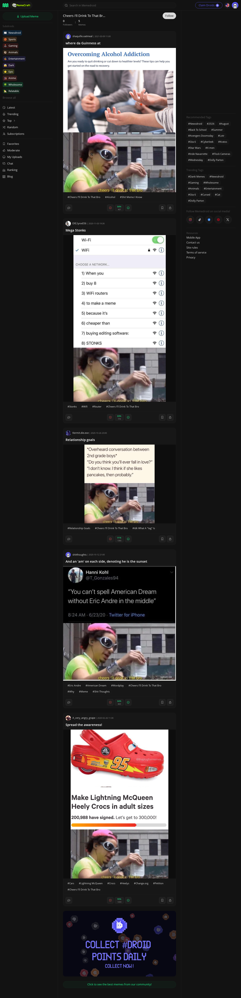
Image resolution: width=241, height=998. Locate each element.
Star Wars (195, 147)
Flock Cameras (222, 153)
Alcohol (111, 197)
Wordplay (118, 685)
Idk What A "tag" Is (144, 528)
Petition (159, 883)
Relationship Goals (79, 528)
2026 (211, 123)
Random (12, 127)
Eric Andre (75, 685)
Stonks (73, 406)
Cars (71, 883)
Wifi (85, 406)
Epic (8, 71)
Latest (11, 107)
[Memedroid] (5, 5)
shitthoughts (79, 554)
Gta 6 (193, 141)
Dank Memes (197, 176)
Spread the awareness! (84, 725)
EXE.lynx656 (79, 223)
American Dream (96, 685)
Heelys (125, 883)
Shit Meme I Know (132, 197)
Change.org (142, 883)
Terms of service (196, 252)
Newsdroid (12, 32)
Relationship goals (80, 440)
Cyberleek (207, 141)
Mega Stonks (76, 230)
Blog (10, 176)
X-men (210, 147)
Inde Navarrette (198, 153)
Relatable (11, 91)
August (225, 123)
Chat (10, 163)
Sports (10, 39)
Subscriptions (15, 134)
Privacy (190, 257)
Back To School (198, 129)
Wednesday (196, 160)
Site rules (192, 247)
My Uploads (14, 157)
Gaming (10, 45)
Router (97, 406)
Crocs (112, 883)
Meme (84, 691)
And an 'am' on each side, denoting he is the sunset (106, 561)
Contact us (193, 242)
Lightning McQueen (91, 883)
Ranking (12, 170)
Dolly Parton (216, 160)
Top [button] (9, 120)
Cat (218, 194)
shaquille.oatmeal (82, 36)
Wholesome (13, 84)
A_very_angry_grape (83, 717)
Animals (11, 52)
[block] (170, 208)
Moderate (13, 150)
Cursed (206, 194)
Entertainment (14, 58)
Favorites (13, 144)
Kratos (223, 141)
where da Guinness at (83, 43)
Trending (12, 114)
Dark (9, 65)
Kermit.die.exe (80, 432)
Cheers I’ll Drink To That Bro (84, 197)
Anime (10, 78)
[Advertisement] (211, 61)
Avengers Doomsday (201, 135)
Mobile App (193, 237)
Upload (29, 16)
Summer (218, 129)
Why (71, 691)
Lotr (222, 135)
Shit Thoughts (102, 691)
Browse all (9, 97)
